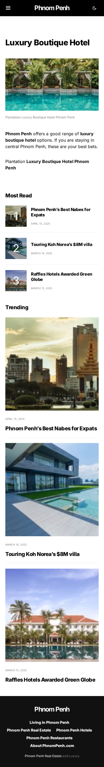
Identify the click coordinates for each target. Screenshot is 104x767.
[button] (8, 8)
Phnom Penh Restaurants (49, 738)
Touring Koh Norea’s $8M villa (61, 244)
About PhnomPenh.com (52, 745)
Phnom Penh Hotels (74, 730)
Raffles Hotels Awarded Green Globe (50, 680)
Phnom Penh (51, 8)
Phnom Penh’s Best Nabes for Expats (51, 428)
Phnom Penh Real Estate (29, 730)
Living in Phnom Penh (49, 722)
